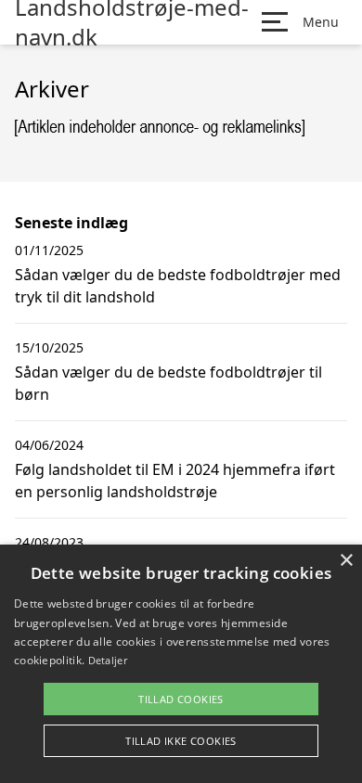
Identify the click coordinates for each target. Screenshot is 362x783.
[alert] (181, 664)
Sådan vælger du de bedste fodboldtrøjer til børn (168, 383)
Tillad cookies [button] (181, 699)
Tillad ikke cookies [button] (181, 741)
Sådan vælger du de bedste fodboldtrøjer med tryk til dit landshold (178, 285)
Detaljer (107, 660)
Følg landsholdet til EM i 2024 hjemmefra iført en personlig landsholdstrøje (175, 480)
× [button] (346, 561)
